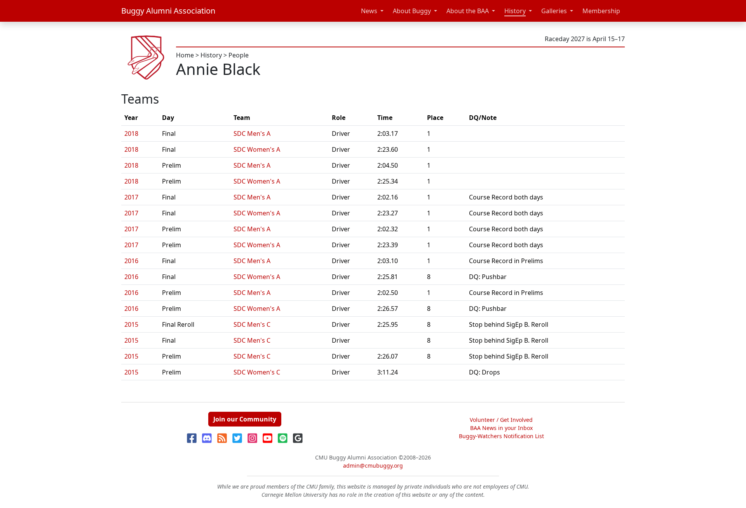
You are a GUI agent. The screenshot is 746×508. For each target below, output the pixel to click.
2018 (131, 133)
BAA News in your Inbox (501, 428)
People (238, 55)
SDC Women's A (257, 149)
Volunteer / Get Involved (501, 419)
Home (185, 55)
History (515, 11)
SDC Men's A (252, 133)
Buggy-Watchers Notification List (501, 436)
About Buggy (412, 11)
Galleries (554, 11)
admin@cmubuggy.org (373, 465)
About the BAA (467, 11)
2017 (131, 197)
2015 (131, 324)
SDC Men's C (252, 324)
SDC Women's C (257, 372)
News (369, 11)
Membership (601, 11)
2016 (131, 261)
